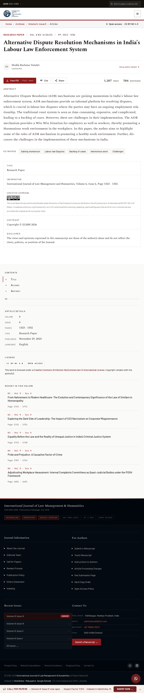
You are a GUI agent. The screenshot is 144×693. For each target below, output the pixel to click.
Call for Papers (14, 561)
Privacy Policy (10, 665)
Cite (46, 80)
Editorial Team (14, 555)
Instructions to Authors (85, 561)
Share (61, 80)
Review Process (14, 568)
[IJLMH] (12, 14)
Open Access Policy (84, 588)
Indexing (11, 588)
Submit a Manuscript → (86, 642)
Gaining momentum (30, 151)
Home (9, 23)
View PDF (22, 80)
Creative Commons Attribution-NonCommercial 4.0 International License (69, 370)
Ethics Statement (15, 581)
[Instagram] (130, 666)
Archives (20, 23)
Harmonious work (99, 151)
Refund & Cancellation (31, 665)
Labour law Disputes (54, 151)
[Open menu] (137, 13)
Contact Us (89, 665)
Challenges (118, 151)
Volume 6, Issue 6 (37, 23)
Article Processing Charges (88, 568)
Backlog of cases (77, 151)
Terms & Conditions (53, 665)
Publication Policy (15, 575)
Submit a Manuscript (84, 548)
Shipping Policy (73, 665)
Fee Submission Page (85, 575)
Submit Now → (125, 689)
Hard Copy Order (82, 582)
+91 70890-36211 (92, 627)
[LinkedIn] (137, 666)
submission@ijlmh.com (95, 621)
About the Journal (16, 548)
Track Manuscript (83, 555)
